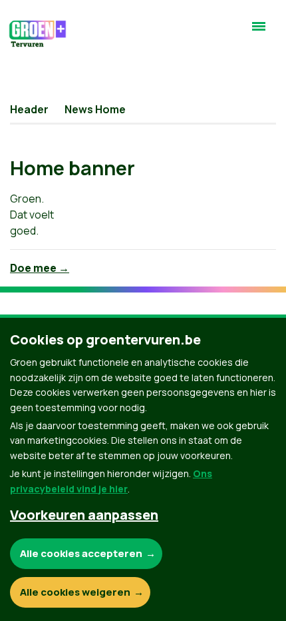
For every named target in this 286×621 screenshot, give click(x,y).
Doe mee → (39, 268)
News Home (95, 109)
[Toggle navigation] (258, 32)
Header (29, 109)
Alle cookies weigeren (75, 592)
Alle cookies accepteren (81, 553)
